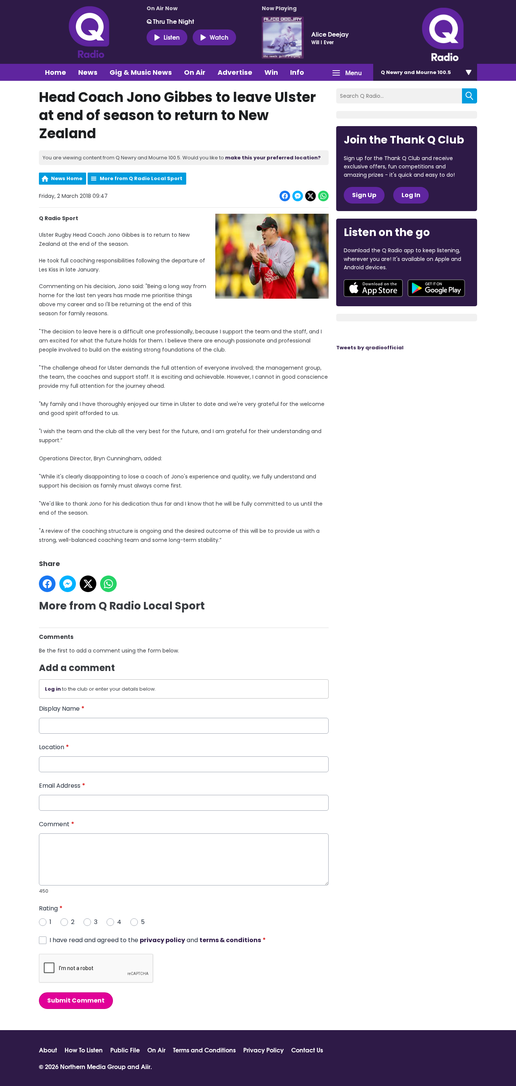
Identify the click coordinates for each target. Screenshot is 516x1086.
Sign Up (364, 195)
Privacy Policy (263, 1049)
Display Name (62, 708)
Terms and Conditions (204, 1049)
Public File (125, 1049)
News (87, 72)
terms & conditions (230, 940)
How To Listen (84, 1049)
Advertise (235, 72)
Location (54, 747)
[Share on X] (310, 196)
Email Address (62, 785)
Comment (56, 824)
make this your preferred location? (273, 157)
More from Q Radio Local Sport (141, 178)
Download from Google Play (436, 288)
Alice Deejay (330, 34)
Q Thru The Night (170, 21)
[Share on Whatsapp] (323, 196)
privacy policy (162, 940)
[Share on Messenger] (297, 196)
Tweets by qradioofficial (369, 347)
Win (271, 72)
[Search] (469, 95)
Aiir (145, 1066)
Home (55, 72)
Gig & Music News (141, 72)
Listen (172, 37)
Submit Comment (76, 1000)
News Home (66, 178)
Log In (411, 195)
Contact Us (307, 1049)
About (48, 1049)
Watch (219, 37)
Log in (53, 689)
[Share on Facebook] (285, 196)
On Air (194, 72)
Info (297, 72)
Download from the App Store (373, 288)
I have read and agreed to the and (157, 940)
